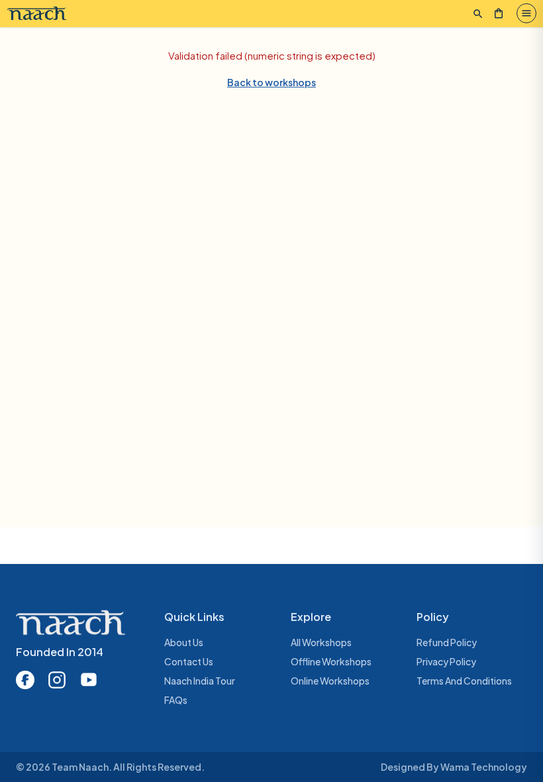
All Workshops (321, 642)
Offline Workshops (331, 661)
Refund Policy (447, 642)
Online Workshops (330, 681)
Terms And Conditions (464, 681)
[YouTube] (88, 680)
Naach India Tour (199, 681)
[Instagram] (57, 680)
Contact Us (188, 661)
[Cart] (499, 13)
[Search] (478, 14)
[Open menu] (526, 13)
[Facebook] (25, 680)
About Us (183, 642)
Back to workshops (271, 82)
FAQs (175, 700)
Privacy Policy (446, 661)
